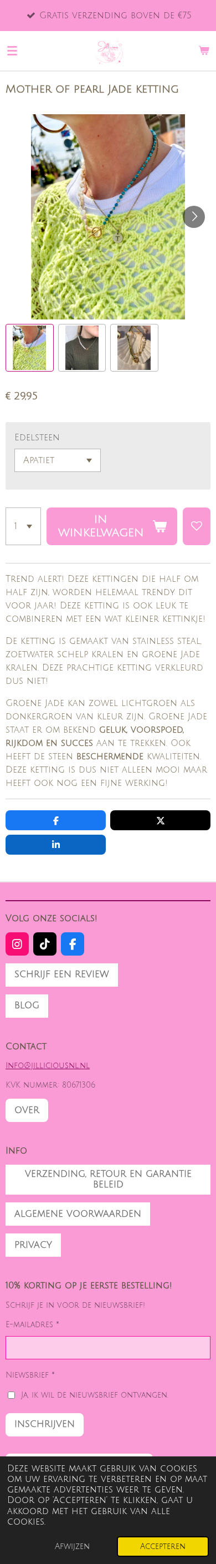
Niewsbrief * (30, 1375)
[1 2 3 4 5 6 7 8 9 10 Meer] (23, 526)
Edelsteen (37, 438)
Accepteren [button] (163, 1546)
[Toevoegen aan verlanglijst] (196, 526)
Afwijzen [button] (72, 1546)
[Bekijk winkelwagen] (204, 50)
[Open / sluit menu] (12, 50)
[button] (30, 348)
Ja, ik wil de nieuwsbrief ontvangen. (94, 1395)
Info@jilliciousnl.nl (48, 1066)
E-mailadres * (32, 1325)
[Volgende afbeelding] (194, 217)
